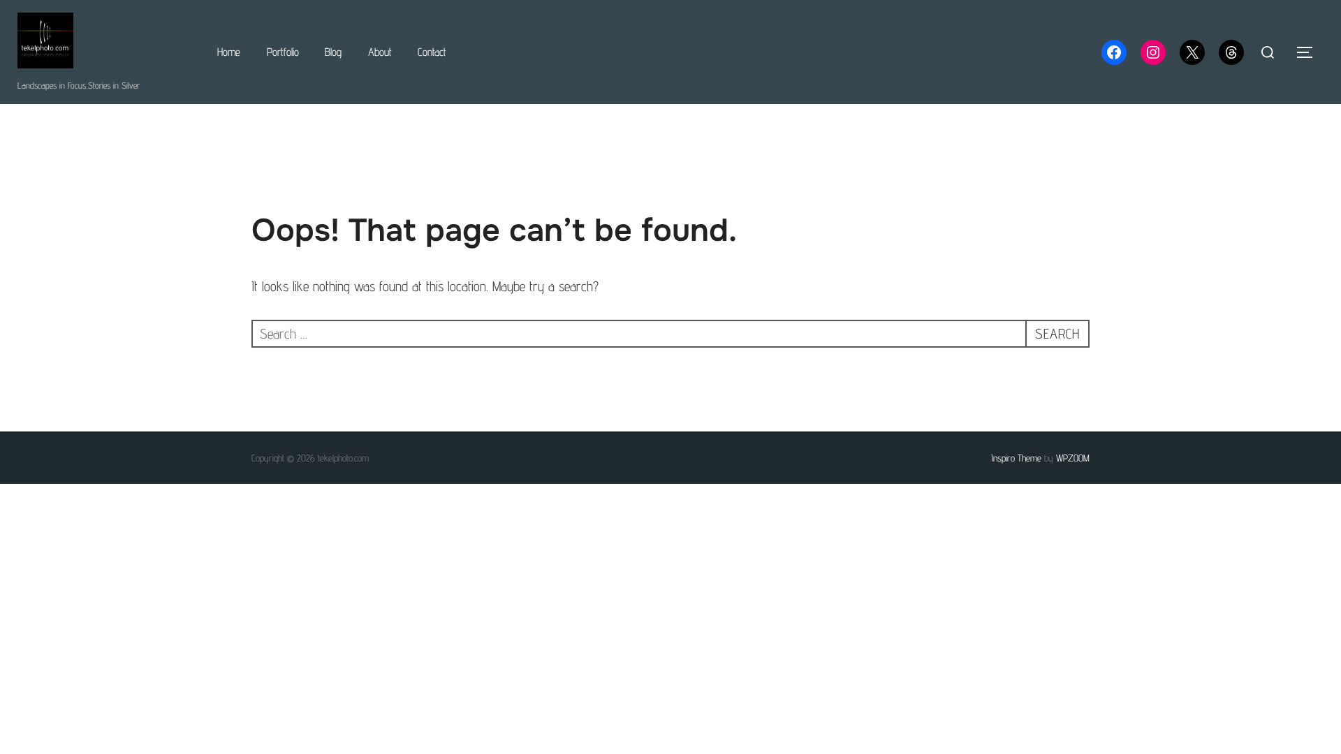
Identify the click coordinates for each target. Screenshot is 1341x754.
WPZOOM (1073, 458)
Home (228, 52)
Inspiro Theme (1016, 458)
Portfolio (283, 52)
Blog (333, 52)
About (380, 52)
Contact (432, 52)
